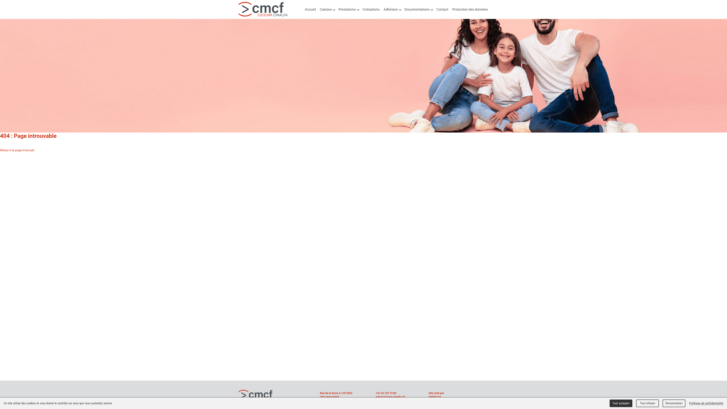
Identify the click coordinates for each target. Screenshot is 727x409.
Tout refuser (647, 403)
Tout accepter (621, 403)
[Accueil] (263, 8)
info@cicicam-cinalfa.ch (390, 396)
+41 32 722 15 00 (386, 393)
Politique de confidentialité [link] (706, 403)
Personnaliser (674, 403)
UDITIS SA (435, 396)
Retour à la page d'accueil (17, 150)
